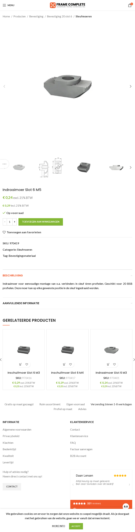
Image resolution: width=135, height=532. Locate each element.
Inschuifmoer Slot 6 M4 (67, 373)
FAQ (73, 442)
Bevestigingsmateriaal (22, 255)
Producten (19, 16)
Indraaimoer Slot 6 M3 (111, 373)
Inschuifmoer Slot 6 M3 (24, 373)
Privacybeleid (11, 436)
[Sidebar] (4, 164)
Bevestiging (36, 16)
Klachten (8, 442)
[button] (21, 364)
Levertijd (8, 462)
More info (58, 526)
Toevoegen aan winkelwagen (40, 221)
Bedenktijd (9, 449)
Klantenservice (79, 436)
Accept (76, 526)
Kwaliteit (8, 455)
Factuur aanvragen (81, 449)
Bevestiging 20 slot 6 (60, 16)
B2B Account (78, 455)
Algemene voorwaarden (17, 429)
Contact (75, 429)
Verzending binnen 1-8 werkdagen (111, 404)
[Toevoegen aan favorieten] (27, 364)
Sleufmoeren (84, 16)
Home (6, 16)
